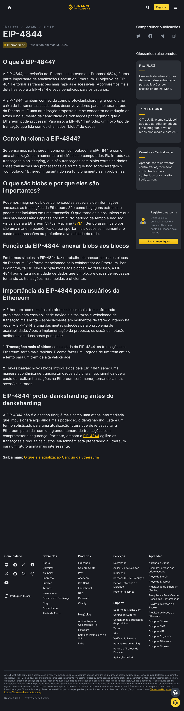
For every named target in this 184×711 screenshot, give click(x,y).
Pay (80, 572)
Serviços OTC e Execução (128, 577)
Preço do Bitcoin (158, 576)
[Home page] (78, 7)
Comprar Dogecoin (160, 636)
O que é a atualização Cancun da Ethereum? (62, 457)
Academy (83, 577)
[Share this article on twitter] (138, 36)
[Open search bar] (146, 7)
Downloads (119, 562)
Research (83, 598)
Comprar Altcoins (159, 646)
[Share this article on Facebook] (150, 36)
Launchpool (85, 588)
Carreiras (48, 567)
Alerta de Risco (51, 613)
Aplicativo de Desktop (126, 567)
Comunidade (50, 608)
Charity (82, 603)
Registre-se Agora (159, 241)
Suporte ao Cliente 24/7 (127, 609)
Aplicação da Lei (123, 657)
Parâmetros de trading (126, 643)
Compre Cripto (86, 567)
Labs (81, 643)
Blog (45, 603)
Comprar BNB (157, 626)
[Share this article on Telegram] (162, 36)
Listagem (83, 629)
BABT (81, 593)
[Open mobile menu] (175, 7)
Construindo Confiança (56, 598)
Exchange (84, 562)
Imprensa (48, 577)
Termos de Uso (157, 689)
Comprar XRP (157, 631)
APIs (116, 633)
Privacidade (50, 593)
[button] (175, 7)
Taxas (116, 628)
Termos (47, 588)
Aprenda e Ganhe (159, 562)
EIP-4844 (91, 436)
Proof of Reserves (123, 591)
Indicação (119, 572)
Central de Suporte (124, 614)
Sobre (46, 562)
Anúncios (48, 572)
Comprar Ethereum (160, 641)
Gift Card (83, 582)
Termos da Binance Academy (27, 692)
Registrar (161, 7)
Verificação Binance (124, 638)
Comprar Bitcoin (158, 621)
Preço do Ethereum (160, 581)
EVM (78, 223)
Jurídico (47, 582)
